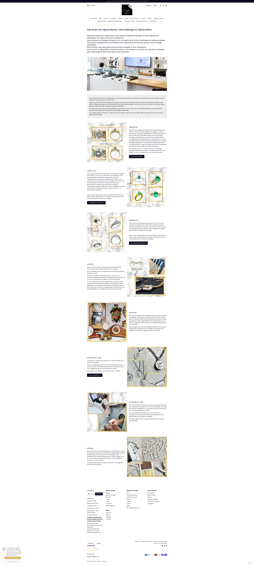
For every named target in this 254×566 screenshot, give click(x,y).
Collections (113, 18)
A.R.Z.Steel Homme (132, 497)
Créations (120, 18)
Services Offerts (134, 18)
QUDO (128, 503)
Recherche (137, 541)
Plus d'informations (137, 156)
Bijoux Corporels (110, 506)
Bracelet (108, 497)
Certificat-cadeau (158, 18)
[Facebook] (162, 545)
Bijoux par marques (132, 490)
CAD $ (155, 5)
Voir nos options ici (95, 375)
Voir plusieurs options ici (96, 203)
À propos (143, 18)
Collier (107, 501)
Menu (107, 510)
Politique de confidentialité (160, 543)
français (148, 5)
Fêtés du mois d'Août (141, 21)
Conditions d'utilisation (146, 541)
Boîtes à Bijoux (152, 495)
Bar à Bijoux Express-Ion (133, 508)
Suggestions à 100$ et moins (114, 21)
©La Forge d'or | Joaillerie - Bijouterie (98, 561)
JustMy (129, 501)
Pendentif (109, 503)
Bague (108, 493)
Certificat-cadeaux (153, 501)
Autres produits (101, 21)
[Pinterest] (166, 545)
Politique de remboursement (160, 541)
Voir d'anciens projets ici (138, 243)
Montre (149, 497)
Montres (106, 18)
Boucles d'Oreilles (111, 495)
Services (108, 513)
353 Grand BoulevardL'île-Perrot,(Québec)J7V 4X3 (93, 550)
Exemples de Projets (129, 21)
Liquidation (151, 503)
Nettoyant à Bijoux (153, 499)
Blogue (126, 18)
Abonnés (98, 494)
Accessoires (151, 493)
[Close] (20, 546)
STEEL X (129, 499)
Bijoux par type (110, 490)
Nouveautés (94, 18)
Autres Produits (152, 490)
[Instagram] (164, 545)
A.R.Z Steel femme (132, 495)
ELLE (128, 493)
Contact (150, 18)
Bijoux (100, 18)
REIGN (128, 506)
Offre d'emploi (153, 21)
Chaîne (108, 499)
